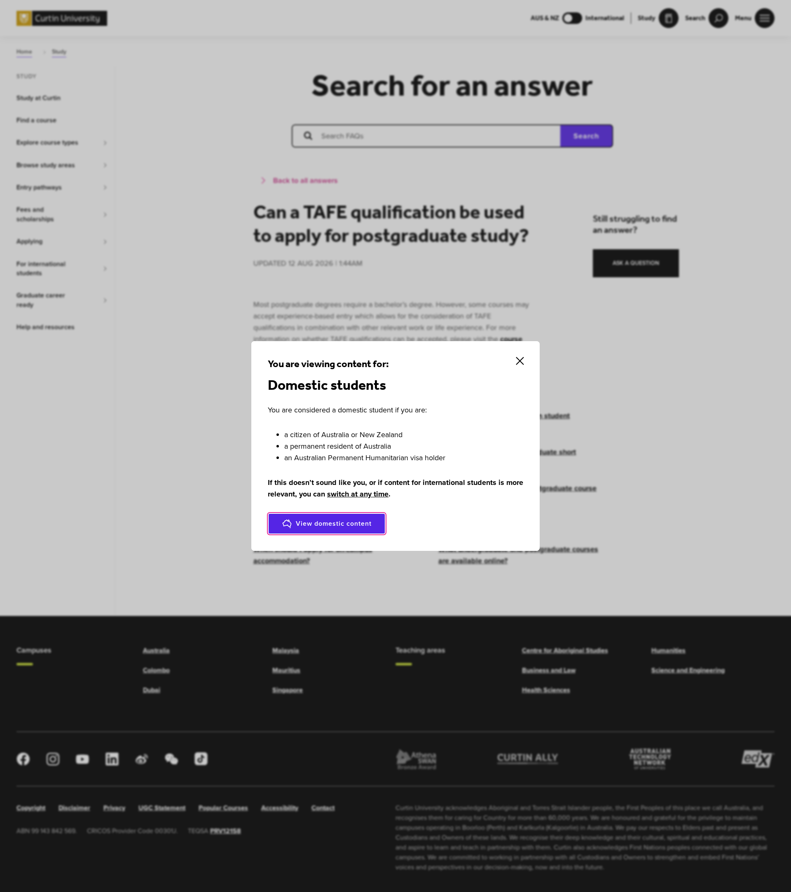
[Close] (520, 361)
